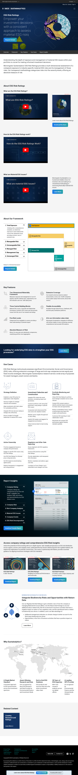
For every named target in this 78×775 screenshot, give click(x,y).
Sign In (74, 4)
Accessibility (35, 749)
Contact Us (59, 753)
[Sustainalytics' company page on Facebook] (73, 753)
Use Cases (34, 52)
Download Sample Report (13, 528)
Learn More (57, 192)
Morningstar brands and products (10, 1)
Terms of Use (7, 753)
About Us (65, 4)
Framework (15, 52)
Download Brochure (60, 125)
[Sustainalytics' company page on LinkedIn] (67, 753)
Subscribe (50, 753)
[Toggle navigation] (74, 8)
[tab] (15, 225)
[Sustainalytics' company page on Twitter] (70, 753)
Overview (6, 52)
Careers (70, 4)
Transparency (17, 749)
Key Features (24, 52)
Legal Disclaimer (7, 752)
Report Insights (44, 52)
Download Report (10, 581)
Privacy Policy (7, 749)
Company (71, 1)
